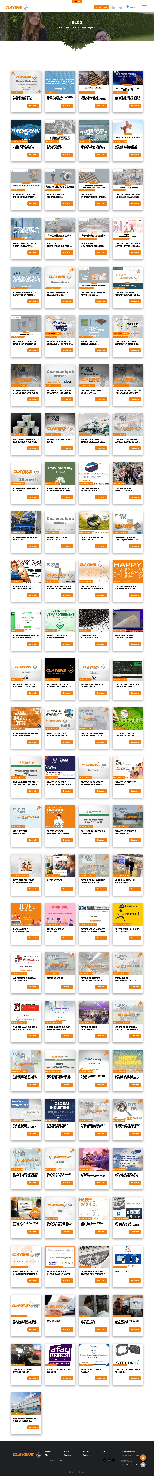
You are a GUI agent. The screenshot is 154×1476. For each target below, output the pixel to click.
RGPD (61, 1460)
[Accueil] (14, 8)
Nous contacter (101, 7)
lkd (113, 8)
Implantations (88, 1452)
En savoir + (33, 106)
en (79, 1)
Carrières (67, 1455)
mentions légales (51, 1460)
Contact (86, 1455)
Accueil (48, 1452)
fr (76, 1)
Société (67, 1452)
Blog (47, 1455)
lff (128, 7)
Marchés (105, 1452)
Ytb (121, 8)
